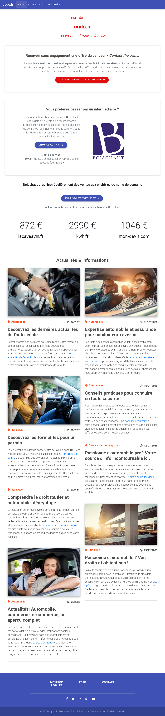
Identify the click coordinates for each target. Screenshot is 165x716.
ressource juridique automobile (59, 525)
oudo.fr (82, 27)
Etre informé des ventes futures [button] (80, 198)
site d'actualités (45, 642)
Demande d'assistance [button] (49, 145)
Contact (108, 682)
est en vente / (82, 36)
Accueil (22, 4)
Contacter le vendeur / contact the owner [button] (80, 80)
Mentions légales (56, 684)
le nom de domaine (82, 17)
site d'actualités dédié (142, 477)
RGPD (82, 682)
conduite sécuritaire (136, 421)
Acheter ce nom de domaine (44, 4)
